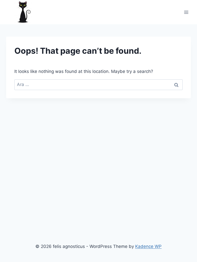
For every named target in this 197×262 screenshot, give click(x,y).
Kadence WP (148, 246)
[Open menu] (186, 12)
